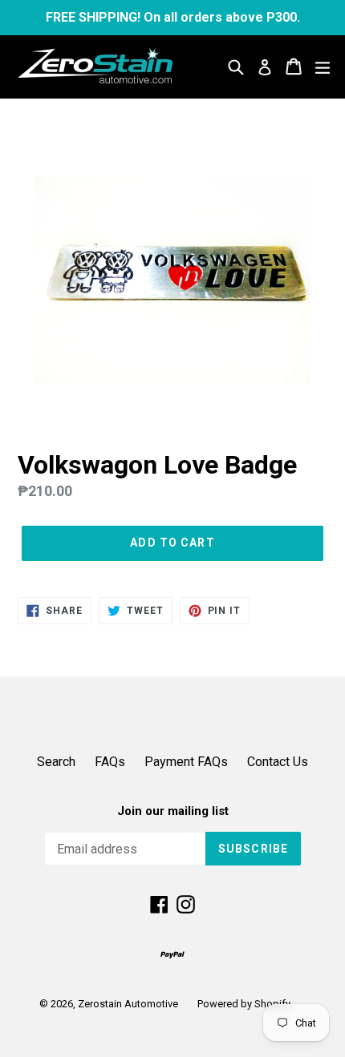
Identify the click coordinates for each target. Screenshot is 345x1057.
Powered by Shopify (243, 1004)
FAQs (110, 761)
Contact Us (277, 761)
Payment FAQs (186, 761)
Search (56, 761)
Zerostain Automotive (128, 1004)
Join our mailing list (173, 811)
